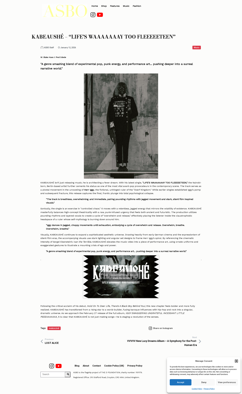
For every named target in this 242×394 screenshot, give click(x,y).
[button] (236, 361)
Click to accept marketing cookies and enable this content (121, 276)
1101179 (139, 372)
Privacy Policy (209, 389)
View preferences (227, 382)
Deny (203, 382)
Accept (180, 382)
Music (196, 47)
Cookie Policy (197, 389)
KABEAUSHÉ (54, 328)
